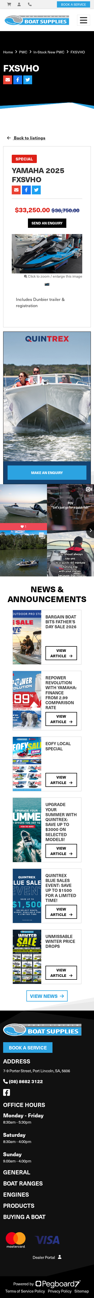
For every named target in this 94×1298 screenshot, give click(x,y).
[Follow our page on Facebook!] (7, 1094)
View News (44, 996)
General (16, 1172)
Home (8, 52)
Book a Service (28, 1047)
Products (18, 1205)
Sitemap (81, 1291)
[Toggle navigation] (83, 20)
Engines (16, 1194)
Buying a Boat (24, 1216)
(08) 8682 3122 (26, 1081)
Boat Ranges (23, 1183)
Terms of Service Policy (25, 1291)
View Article (58, 653)
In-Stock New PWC (48, 52)
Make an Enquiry (47, 472)
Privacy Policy (60, 1291)
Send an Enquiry (47, 223)
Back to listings (29, 138)
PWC (23, 52)
